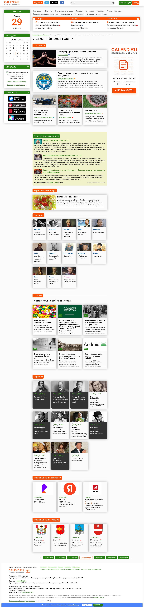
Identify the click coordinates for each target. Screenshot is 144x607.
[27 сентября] (132, 557)
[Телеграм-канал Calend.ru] (46, 2)
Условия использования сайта (49, 569)
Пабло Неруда (39, 428)
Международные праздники (43, 117)
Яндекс (62, 500)
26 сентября (123, 558)
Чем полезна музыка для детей (55, 140)
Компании (89, 11)
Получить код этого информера (16, 81)
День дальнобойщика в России (47, 25)
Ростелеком (39, 500)
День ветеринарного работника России (121, 25)
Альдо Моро (58, 428)
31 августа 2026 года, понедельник (121, 22)
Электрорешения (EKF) (94, 500)
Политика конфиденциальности (91, 569)
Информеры (76, 567)
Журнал (38, 2)
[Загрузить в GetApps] (17, 118)
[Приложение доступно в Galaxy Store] (17, 105)
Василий (52, 229)
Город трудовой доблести (77, 546)
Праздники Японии (65, 117)
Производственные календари (45, 14)
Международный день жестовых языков (77, 52)
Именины (48, 11)
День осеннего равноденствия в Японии (69, 111)
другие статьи (53, 182)
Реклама (60, 567)
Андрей (37, 229)
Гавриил (66, 229)
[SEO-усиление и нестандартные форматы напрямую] (124, 96)
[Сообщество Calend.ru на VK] (62, 2)
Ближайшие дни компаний (47, 478)
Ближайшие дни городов (46, 520)
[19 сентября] (40, 557)
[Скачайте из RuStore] (17, 98)
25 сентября (111, 558)
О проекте (43, 567)
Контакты (68, 567)
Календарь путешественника (72, 14)
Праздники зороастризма (93, 113)
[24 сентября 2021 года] (72, 39)
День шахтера (76, 25)
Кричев (55, 540)
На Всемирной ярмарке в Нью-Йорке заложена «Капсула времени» (95, 323)
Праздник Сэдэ (91, 110)
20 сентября (48, 558)
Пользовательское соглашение (70, 569)
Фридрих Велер (40, 397)
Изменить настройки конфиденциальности (22, 601)
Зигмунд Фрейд (59, 397)
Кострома (75, 540)
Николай (81, 253)
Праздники (37, 11)
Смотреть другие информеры (16, 85)
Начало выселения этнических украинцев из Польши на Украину (69, 356)
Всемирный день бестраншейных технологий (41, 112)
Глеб (80, 229)
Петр (36, 277)
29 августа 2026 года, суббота (48, 22)
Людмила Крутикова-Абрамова (76, 429)
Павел (95, 253)
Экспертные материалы (97, 14)
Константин (68, 253)
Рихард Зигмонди (79, 397)
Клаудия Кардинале (57, 459)
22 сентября (73, 558)
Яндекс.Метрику (73, 605)
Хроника (79, 11)
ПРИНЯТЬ (97, 605)
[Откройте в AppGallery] (17, 111)
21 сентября (61, 558)
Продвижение (52, 567)
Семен (51, 277)
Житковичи (95, 540)
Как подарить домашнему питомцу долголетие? (62, 155)
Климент (52, 253)
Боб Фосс (94, 428)
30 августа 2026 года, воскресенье (86, 22)
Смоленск (38, 540)
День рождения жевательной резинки (43, 322)
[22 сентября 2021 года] (33, 39)
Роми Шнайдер (40, 458)
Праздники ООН (63, 55)
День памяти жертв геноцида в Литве (42, 355)
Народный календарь (64, 11)
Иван (36, 253)
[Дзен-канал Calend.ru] (54, 2)
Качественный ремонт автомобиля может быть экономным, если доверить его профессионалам (74, 171)
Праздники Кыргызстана (66, 79)
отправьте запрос (98, 597)
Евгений (96, 229)
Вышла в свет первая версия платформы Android (93, 356)
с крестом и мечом (59, 545)
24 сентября (99, 558)
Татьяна (66, 277)
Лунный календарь (115, 11)
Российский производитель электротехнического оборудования (94, 507)
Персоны (100, 11)
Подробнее (86, 605)
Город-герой (38, 545)
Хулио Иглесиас (78, 458)
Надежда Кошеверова (95, 398)
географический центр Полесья (96, 546)
